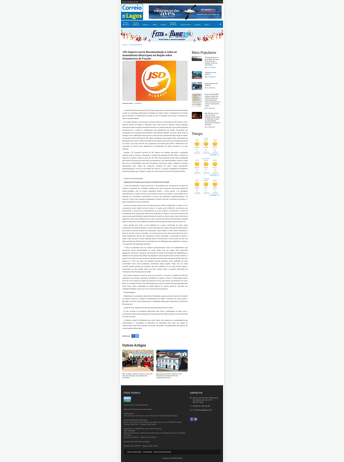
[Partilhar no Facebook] (133, 336)
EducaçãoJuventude (173, 23)
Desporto (146, 24)
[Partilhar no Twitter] (137, 336)
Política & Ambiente (135, 45)
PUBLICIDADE (147, 452)
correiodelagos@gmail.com (202, 410)
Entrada (124, 45)
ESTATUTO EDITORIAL (134, 452)
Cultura (163, 24)
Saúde (155, 24)
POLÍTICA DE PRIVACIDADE (162, 452)
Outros (206, 24)
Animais (197, 24)
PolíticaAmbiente (125, 23)
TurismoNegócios (136, 23)
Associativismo (185, 24)
